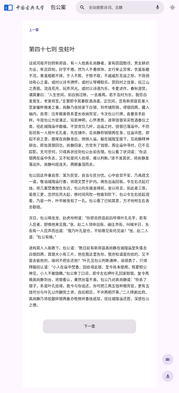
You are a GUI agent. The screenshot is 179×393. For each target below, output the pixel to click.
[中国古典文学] (24, 7)
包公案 (58, 7)
